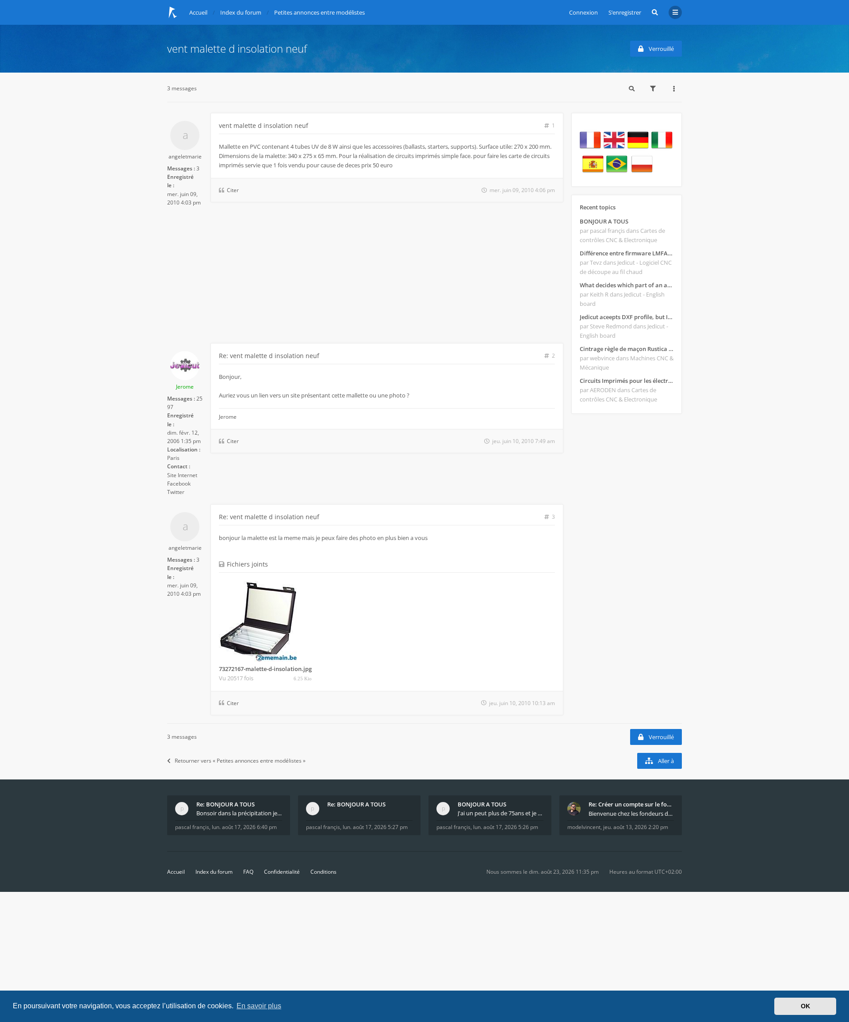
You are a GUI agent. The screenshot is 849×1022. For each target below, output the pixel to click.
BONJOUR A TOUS (604, 221)
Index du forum (214, 871)
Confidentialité (282, 871)
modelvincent (583, 827)
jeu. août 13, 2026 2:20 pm (635, 827)
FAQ (248, 871)
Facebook (179, 483)
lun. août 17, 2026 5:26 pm (505, 827)
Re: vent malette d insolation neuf (269, 355)
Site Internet (182, 475)
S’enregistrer (624, 12)
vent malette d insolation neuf (237, 48)
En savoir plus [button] (259, 1006)
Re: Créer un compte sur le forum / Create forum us (631, 804)
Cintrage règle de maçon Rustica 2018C (626, 349)
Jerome (185, 386)
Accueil (176, 871)
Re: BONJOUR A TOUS (225, 804)
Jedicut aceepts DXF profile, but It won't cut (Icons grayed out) (626, 317)
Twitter (175, 492)
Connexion (583, 12)
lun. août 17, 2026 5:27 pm (375, 827)
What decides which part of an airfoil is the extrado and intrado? (626, 285)
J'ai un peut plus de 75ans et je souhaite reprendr (500, 813)
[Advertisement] (365, 277)
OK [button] (805, 1006)
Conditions (323, 871)
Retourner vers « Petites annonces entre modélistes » (240, 760)
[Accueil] (173, 12)
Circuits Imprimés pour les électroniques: (626, 381)
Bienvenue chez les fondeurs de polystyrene (631, 814)
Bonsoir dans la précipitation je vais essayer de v (239, 813)
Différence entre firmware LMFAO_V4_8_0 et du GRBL (626, 253)
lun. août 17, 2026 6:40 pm (244, 827)
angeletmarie (185, 156)
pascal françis (192, 827)
